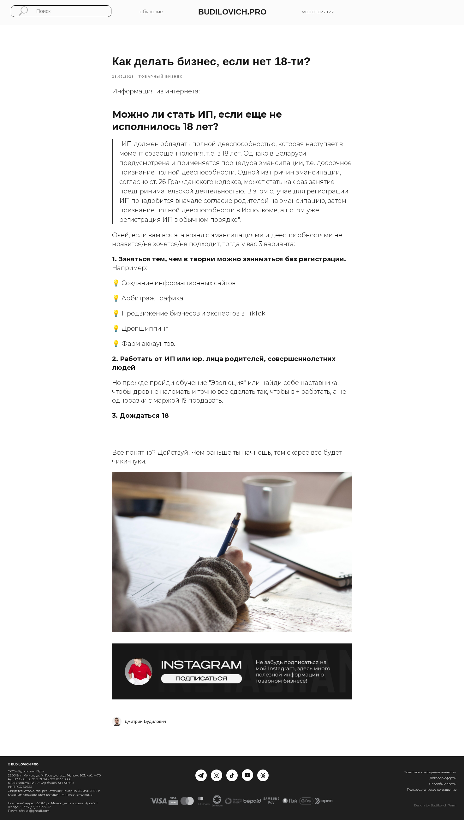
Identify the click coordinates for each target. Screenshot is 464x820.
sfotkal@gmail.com (34, 810)
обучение (151, 12)
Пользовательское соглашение (431, 789)
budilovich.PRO (232, 12)
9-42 (47, 807)
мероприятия (318, 12)
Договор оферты (443, 778)
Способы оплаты (442, 784)
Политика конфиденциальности (430, 772)
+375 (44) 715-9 (33, 807)
